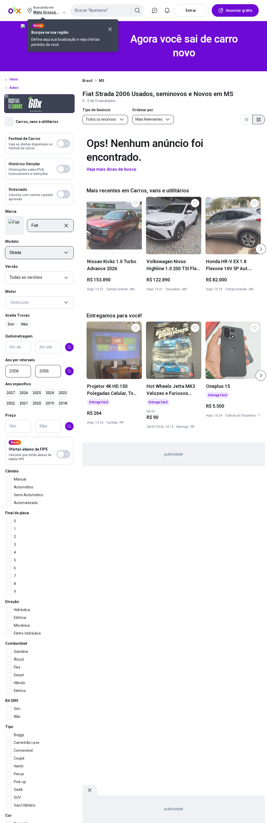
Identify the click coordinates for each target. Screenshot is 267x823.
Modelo (12, 241)
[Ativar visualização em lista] (246, 119)
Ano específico (18, 384)
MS (101, 80)
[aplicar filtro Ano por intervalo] (69, 371)
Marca (10, 211)
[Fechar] (110, 29)
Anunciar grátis (239, 10)
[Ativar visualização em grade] (258, 119)
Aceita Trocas (17, 315)
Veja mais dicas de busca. (112, 169)
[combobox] (107, 10)
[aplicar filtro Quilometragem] (69, 347)
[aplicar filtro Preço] (69, 426)
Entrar (191, 10)
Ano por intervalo (20, 360)
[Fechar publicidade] (89, 790)
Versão (11, 266)
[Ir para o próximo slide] (261, 249)
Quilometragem (19, 336)
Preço (10, 415)
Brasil (87, 80)
